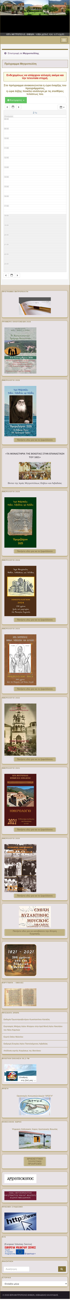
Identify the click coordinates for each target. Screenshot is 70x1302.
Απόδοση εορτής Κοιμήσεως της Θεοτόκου (22, 1051)
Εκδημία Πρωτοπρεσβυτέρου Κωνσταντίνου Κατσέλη (27, 1019)
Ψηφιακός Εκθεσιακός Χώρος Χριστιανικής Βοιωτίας (35, 1129)
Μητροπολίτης (31, 53)
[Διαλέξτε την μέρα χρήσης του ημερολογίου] (13, 107)
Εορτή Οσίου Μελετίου (13, 1037)
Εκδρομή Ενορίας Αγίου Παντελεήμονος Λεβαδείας (26, 1044)
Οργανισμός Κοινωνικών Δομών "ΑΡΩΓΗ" (35, 1096)
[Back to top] (62, 1292)
